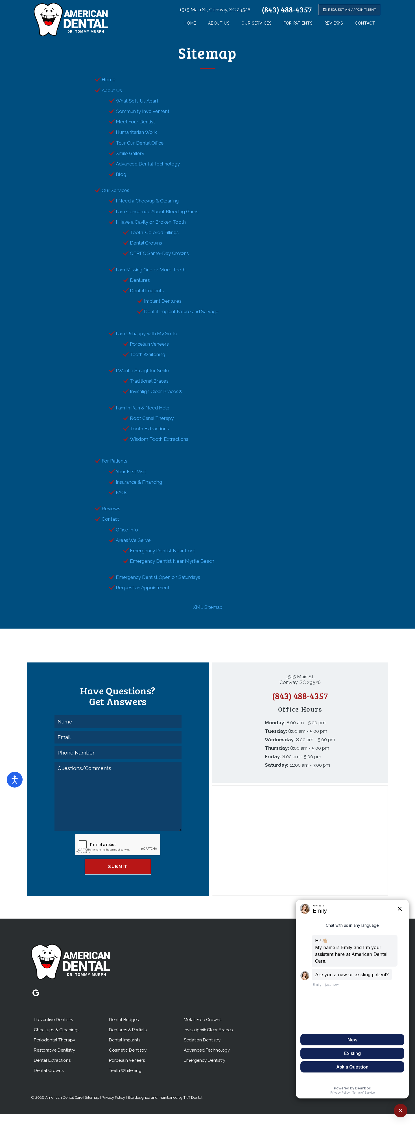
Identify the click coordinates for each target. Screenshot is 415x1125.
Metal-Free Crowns (202, 1019)
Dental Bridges (124, 1019)
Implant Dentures (163, 301)
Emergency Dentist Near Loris (163, 550)
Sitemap (92, 1097)
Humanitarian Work (136, 132)
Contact (365, 23)
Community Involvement (142, 111)
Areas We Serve (133, 540)
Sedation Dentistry (202, 1040)
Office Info (127, 530)
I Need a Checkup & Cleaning (147, 201)
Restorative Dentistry (54, 1050)
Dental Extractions (52, 1060)
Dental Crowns (146, 243)
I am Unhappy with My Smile (146, 333)
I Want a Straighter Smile (142, 370)
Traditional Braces (149, 381)
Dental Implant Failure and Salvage (181, 311)
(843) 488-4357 (287, 9)
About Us (219, 23)
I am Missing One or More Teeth (150, 269)
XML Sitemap (207, 607)
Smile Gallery (130, 153)
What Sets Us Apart (137, 101)
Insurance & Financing (139, 482)
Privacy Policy (113, 1097)
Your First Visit (131, 471)
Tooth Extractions (149, 428)
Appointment (352, 10)
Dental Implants (147, 290)
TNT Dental (193, 1097)
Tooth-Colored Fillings (154, 232)
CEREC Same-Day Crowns (159, 253)
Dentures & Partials (128, 1029)
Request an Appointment (142, 587)
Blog (121, 174)
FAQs (121, 492)
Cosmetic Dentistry (128, 1050)
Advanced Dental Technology (148, 164)
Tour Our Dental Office (140, 143)
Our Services (256, 23)
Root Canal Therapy (152, 418)
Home (190, 23)
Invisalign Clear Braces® (156, 391)
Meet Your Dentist (135, 122)
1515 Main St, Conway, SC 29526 (214, 9)
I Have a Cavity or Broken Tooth (151, 222)
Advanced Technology (207, 1050)
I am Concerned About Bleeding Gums (157, 211)
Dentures (140, 280)
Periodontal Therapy (54, 1040)
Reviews (333, 23)
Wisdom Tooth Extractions (159, 439)
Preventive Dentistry (53, 1019)
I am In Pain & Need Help (142, 408)
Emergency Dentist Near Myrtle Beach (172, 561)
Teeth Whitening (147, 354)
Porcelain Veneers (149, 344)
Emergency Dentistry (204, 1060)
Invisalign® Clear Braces (208, 1029)
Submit (118, 866)
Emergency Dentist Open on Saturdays (158, 577)
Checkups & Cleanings (56, 1029)
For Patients (297, 23)
